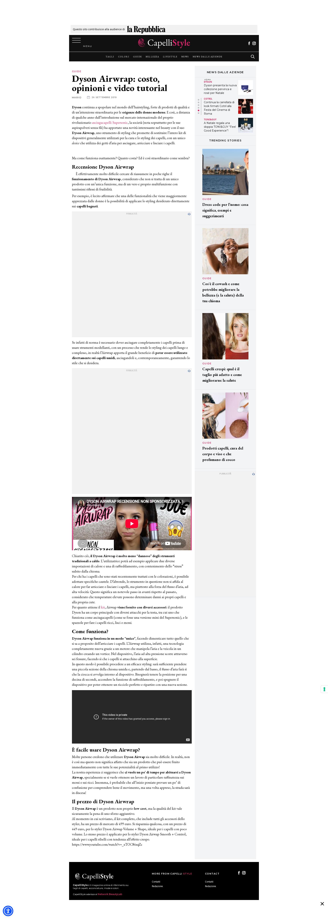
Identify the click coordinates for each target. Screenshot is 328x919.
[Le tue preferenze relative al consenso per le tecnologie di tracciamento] (324, 689)
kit (103, 607)
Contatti (156, 881)
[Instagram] (254, 43)
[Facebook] (249, 43)
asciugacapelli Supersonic (110, 122)
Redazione (157, 886)
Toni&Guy (210, 100)
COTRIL (208, 79)
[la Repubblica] (146, 29)
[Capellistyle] (164, 43)
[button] (198, 100)
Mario (76, 97)
